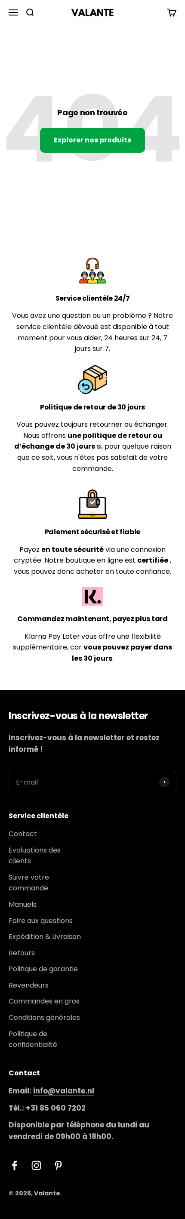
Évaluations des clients (35, 855)
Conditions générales (44, 1017)
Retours (22, 953)
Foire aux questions (41, 921)
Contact (23, 834)
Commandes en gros (44, 1001)
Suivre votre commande (29, 882)
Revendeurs (29, 985)
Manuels (23, 904)
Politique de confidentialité (33, 1039)
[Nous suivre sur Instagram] (36, 1165)
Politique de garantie (43, 969)
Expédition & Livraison (45, 937)
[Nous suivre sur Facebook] (14, 1165)
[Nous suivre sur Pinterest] (58, 1165)
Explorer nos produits (92, 140)
